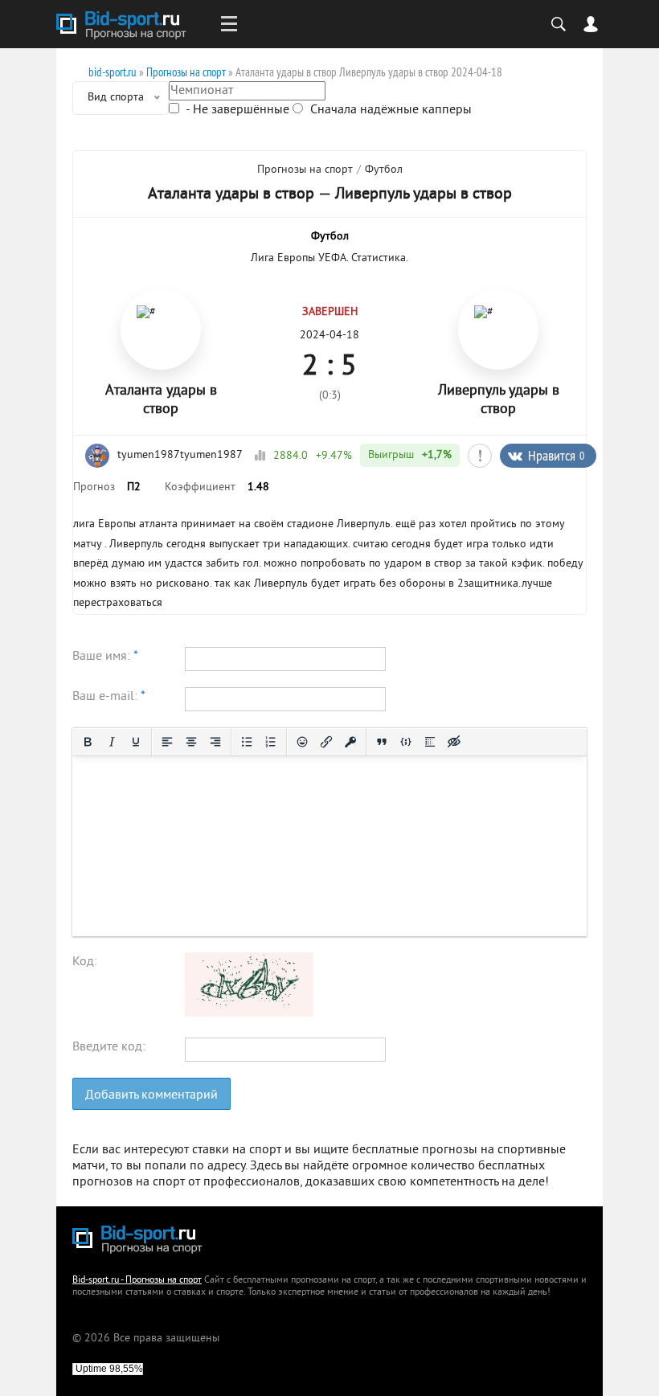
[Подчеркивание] (136, 742)
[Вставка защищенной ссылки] (350, 742)
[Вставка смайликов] (302, 742)
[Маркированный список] (247, 742)
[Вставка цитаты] (382, 742)
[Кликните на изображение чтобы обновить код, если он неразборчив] (249, 1013)
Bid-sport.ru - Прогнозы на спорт (137, 1281)
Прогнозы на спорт (186, 72)
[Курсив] (112, 742)
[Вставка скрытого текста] (454, 742)
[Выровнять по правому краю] (215, 742)
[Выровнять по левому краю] (167, 742)
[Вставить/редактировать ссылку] (326, 742)
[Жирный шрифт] (88, 742)
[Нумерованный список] (271, 742)
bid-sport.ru (112, 72)
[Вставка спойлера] (430, 742)
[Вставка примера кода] (406, 742)
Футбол (384, 170)
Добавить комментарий (151, 1095)
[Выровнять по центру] (191, 742)
